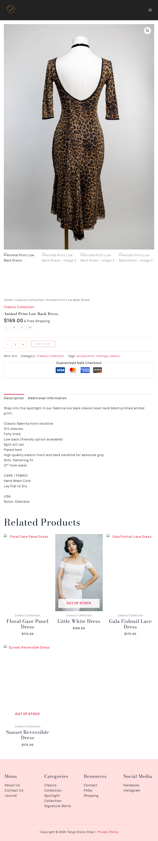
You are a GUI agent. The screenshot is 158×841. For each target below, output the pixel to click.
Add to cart (43, 344)
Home (8, 300)
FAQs (88, 790)
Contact (90, 785)
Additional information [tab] (47, 398)
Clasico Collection (30, 300)
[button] (147, 30)
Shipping (91, 795)
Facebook (131, 785)
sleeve (115, 356)
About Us (12, 785)
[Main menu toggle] (150, 10)
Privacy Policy (107, 832)
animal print (85, 356)
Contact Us (14, 790)
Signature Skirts (57, 806)
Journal (11, 795)
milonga (102, 356)
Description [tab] (14, 398)
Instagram (132, 790)
